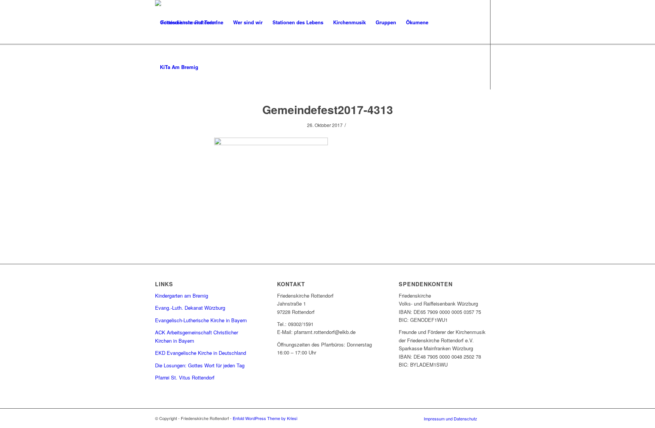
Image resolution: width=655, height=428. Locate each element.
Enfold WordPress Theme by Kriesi (265, 418)
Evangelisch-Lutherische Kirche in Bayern (201, 320)
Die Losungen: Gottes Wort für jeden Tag (199, 365)
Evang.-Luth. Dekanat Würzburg (190, 307)
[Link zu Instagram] (157, 111)
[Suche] (210, 67)
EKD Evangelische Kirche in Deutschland (200, 352)
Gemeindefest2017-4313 (327, 109)
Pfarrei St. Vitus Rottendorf (185, 377)
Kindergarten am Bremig (181, 295)
